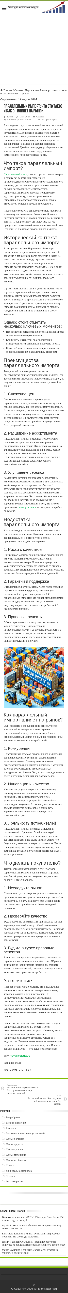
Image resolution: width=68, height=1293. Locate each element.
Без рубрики (13, 1117)
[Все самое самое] (34, 7)
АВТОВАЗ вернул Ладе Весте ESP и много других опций (33, 1219)
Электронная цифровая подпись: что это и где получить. (31, 1235)
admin (10, 116)
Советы (18, 90)
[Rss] (34, 1285)
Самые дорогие (14, 1144)
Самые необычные (16, 1160)
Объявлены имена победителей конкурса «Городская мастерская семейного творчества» (34, 1243)
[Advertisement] (34, 50)
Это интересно (14, 1181)
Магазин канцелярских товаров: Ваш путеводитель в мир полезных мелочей (23, 1089)
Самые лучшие (14, 1149)
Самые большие (15, 1138)
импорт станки (27, 507)
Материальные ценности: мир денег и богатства (31, 1227)
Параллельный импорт (16, 174)
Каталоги (11, 1128)
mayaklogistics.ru (20, 1055)
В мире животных (16, 1122)
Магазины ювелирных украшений (25, 1133)
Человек (10, 1176)
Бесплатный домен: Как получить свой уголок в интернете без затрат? (44, 1100)
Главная (7, 90)
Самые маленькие (16, 1154)
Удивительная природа (19, 1170)
